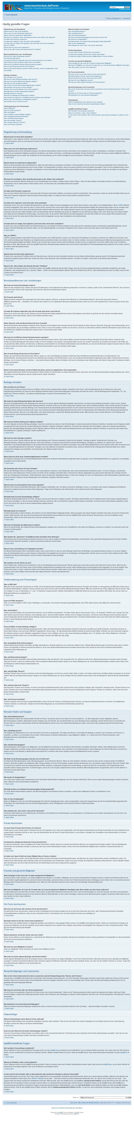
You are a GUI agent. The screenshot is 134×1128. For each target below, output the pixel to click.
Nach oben (10, 143)
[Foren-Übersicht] (13, 6)
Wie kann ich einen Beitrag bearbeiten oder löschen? (20, 79)
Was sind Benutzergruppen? (77, 35)
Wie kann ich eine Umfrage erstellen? (15, 83)
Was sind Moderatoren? (75, 33)
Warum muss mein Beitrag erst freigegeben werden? (20, 99)
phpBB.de (123, 1052)
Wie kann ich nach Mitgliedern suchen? (80, 80)
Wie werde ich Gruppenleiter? (77, 39)
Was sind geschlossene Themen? (15, 122)
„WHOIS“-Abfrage (37, 1078)
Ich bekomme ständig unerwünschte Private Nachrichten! (86, 54)
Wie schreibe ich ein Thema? (13, 77)
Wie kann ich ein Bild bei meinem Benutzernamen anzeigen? (23, 64)
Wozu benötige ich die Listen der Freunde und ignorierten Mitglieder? (90, 63)
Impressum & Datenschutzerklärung (63, 1108)
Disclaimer (79, 1108)
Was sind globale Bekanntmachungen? (16, 116)
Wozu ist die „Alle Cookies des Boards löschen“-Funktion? (22, 49)
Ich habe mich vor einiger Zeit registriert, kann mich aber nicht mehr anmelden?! (29, 43)
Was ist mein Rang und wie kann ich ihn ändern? (19, 66)
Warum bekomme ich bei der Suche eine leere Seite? (85, 78)
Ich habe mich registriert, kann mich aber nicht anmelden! (22, 41)
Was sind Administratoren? (76, 31)
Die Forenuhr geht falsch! (12, 58)
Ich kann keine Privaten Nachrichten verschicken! (84, 52)
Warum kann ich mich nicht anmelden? (16, 31)
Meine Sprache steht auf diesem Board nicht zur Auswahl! (22, 62)
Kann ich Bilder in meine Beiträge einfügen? (17, 114)
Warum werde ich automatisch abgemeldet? (18, 35)
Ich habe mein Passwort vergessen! (15, 39)
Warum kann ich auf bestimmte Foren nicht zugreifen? (21, 89)
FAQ (108, 18)
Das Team (73, 1102)
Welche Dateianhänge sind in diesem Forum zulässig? (85, 102)
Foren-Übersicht (11, 15)
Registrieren (117, 18)
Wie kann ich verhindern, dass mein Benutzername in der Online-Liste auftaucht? (29, 37)
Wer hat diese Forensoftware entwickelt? (81, 111)
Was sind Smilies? (9, 112)
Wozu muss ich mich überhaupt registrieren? (18, 33)
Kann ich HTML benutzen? (12, 110)
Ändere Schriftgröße (128, 14)
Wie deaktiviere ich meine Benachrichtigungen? (83, 95)
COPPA (120, 205)
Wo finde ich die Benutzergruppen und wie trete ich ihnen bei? (87, 37)
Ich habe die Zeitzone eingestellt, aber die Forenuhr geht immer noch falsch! (28, 60)
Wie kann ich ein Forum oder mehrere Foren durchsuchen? (87, 74)
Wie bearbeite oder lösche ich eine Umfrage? (18, 87)
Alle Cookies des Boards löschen (88, 1102)
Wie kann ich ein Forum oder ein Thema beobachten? (85, 93)
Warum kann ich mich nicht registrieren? (16, 47)
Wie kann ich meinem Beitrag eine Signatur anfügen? (20, 81)
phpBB (60, 1112)
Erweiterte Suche (124, 9)
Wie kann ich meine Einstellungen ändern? (17, 56)
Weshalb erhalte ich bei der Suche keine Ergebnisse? (85, 76)
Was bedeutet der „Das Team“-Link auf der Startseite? (85, 45)
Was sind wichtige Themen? (13, 120)
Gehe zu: (76, 1097)
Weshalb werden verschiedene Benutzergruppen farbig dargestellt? (89, 41)
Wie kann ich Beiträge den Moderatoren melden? (19, 95)
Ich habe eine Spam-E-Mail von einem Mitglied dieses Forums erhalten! (90, 56)
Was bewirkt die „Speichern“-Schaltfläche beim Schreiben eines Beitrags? (27, 97)
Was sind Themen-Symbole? (13, 124)
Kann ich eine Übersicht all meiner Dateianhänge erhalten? (86, 104)
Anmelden (127, 18)
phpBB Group (55, 1050)
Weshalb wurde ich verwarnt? (13, 93)
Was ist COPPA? (9, 45)
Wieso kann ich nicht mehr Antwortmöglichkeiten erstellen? (22, 85)
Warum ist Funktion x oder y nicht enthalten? (82, 113)
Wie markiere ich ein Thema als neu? (15, 101)
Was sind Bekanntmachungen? (14, 118)
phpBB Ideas (107, 1064)
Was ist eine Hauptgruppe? (76, 43)
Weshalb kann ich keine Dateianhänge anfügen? (19, 91)
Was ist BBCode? (9, 108)
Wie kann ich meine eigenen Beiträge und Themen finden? (86, 82)
